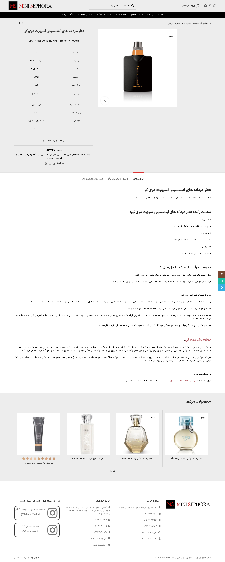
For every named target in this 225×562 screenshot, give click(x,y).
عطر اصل (62, 154)
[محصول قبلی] (22, 23)
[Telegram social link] (205, 5)
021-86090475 (100, 520)
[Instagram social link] (214, 5)
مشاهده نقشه (99, 545)
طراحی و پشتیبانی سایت (30, 557)
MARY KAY (51, 150)
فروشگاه (203, 23)
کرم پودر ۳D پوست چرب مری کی (39, 463)
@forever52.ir (30, 532)
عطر (69, 154)
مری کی (49, 158)
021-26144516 (150, 520)
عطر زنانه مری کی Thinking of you (186, 458)
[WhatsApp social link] (210, 5)
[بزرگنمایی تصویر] (105, 101)
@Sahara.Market (30, 515)
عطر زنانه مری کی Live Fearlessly (137, 458)
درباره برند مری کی (198, 339)
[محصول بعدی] (16, 23)
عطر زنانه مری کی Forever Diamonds (88, 458)
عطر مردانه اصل (49, 154)
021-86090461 (101, 526)
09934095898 (101, 532)
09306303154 (150, 526)
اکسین (16, 557)
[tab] (138, 177)
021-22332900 (150, 514)
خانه (209, 23)
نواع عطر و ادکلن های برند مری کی (182, 381)
